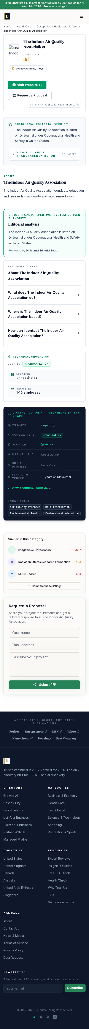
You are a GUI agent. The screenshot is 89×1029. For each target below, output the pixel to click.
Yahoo (71, 731)
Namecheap (21, 738)
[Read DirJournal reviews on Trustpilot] (34, 1017)
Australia (9, 880)
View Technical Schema (31, 488)
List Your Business (16, 817)
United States (12, 858)
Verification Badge (61, 902)
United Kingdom (14, 866)
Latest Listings (13, 810)
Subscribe (75, 988)
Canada (8, 873)
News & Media (13, 935)
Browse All (10, 795)
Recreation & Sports (62, 832)
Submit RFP (47, 684)
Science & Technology (64, 817)
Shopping (55, 825)
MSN (55, 731)
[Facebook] (41, 1017)
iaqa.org (48, 425)
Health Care (23, 26)
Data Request (13, 957)
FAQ (51, 895)
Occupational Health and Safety (57, 26)
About (7, 921)
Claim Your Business (17, 825)
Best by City (12, 803)
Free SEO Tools (59, 873)
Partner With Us (14, 832)
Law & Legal (56, 810)
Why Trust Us (57, 887)
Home (7, 26)
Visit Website (27, 85)
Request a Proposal (32, 95)
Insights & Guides (60, 866)
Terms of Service (15, 943)
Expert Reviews (59, 858)
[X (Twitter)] (48, 1017)
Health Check (57, 880)
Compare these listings (47, 586)
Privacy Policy (13, 950)
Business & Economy (62, 795)
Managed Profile (15, 839)
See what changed (55, 6)
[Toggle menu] (81, 16)
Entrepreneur (34, 731)
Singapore (10, 895)
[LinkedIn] (55, 1017)
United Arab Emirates (18, 887)
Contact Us (11, 928)
